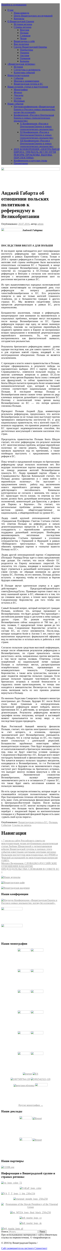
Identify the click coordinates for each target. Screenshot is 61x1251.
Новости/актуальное (18, 75)
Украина (24, 52)
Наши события (15, 103)
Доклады (18, 95)
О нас (11, 10)
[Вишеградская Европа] (30, 169)
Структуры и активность (27, 69)
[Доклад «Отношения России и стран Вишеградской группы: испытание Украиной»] (25, 1140)
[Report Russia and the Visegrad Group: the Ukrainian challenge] (37, 1140)
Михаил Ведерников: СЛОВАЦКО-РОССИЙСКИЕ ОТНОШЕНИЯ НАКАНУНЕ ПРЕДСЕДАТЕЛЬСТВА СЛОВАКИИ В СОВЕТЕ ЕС (30, 867)
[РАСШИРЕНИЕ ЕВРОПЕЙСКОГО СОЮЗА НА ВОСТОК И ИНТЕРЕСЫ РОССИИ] (35, 1073)
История (18, 66)
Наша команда (21, 13)
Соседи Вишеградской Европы (30, 47)
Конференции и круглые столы (30, 160)
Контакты (19, 18)
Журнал (18, 92)
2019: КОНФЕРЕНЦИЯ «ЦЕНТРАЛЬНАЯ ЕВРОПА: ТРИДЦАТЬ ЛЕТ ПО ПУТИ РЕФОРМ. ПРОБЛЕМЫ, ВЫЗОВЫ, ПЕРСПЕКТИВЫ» (37, 153)
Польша (24, 32)
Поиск (4, 1231)
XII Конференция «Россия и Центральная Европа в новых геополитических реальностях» (36, 143)
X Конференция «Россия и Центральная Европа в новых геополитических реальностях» (36, 126)
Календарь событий (24, 72)
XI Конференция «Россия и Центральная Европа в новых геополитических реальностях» (36, 135)
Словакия (25, 35)
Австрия (24, 55)
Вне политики (21, 44)
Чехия (23, 38)
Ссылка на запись (21, 825)
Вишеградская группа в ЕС (28, 84)
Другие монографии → (30, 1105)
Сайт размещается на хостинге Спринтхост (24, 1248)
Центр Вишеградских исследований (33, 15)
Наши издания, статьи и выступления (28, 86)
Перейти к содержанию (13, 4)
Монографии (21, 89)
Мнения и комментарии (26, 81)
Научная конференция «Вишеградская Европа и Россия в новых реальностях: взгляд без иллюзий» (34, 109)
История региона (23, 24)
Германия (25, 58)
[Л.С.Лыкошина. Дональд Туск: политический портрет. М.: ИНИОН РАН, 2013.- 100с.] (20, 1079)
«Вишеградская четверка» (21, 64)
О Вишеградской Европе (21, 21)
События (18, 78)
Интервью (19, 101)
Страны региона (22, 27)
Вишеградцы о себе (24, 41)
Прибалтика (26, 49)
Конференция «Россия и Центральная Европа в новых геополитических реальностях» (34, 118)
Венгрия (24, 30)
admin (40, 224)
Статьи (17, 98)
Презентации (21, 163)
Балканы (24, 61)
